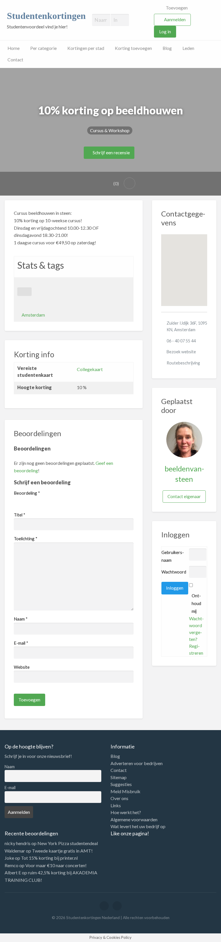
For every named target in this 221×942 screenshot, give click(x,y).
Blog (167, 48)
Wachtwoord (173, 571)
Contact (15, 59)
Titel (19, 514)
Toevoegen (176, 7)
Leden (188, 48)
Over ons (119, 798)
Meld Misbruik (125, 791)
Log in (165, 31)
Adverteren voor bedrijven (136, 763)
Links (115, 805)
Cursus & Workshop (109, 130)
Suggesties (121, 784)
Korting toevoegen (133, 48)
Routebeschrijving (183, 362)
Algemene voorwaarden (133, 819)
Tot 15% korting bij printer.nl (49, 858)
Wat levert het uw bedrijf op (137, 826)
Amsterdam (33, 314)
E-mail (21, 642)
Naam (21, 618)
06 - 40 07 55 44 (181, 340)
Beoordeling (27, 493)
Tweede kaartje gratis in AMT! (62, 850)
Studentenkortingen (46, 16)
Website (22, 667)
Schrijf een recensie (111, 152)
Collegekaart (90, 369)
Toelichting (25, 538)
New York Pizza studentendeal (67, 843)
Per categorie (43, 48)
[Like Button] (24, 291)
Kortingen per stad (85, 48)
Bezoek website (181, 351)
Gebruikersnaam (172, 556)
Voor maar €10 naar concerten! (56, 865)
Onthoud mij (196, 603)
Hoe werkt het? (125, 812)
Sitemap (118, 777)
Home (13, 48)
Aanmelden (175, 19)
